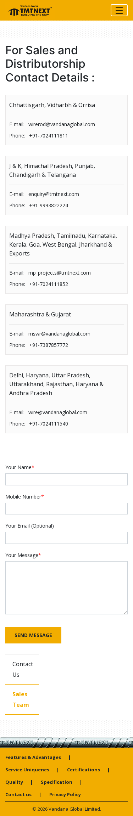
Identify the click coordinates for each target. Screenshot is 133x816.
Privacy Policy (65, 794)
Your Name (19, 467)
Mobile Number (24, 496)
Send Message (33, 635)
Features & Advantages (33, 757)
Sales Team (20, 699)
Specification (56, 782)
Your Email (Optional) (29, 525)
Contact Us (22, 669)
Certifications (83, 769)
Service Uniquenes (27, 769)
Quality (14, 782)
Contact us (18, 794)
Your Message (23, 555)
